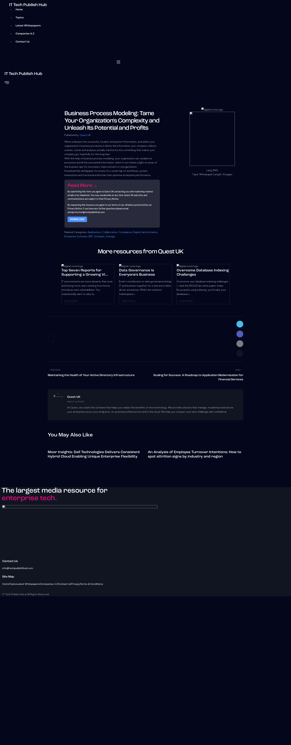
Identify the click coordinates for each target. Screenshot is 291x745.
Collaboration (109, 232)
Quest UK (85, 135)
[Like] (51, 339)
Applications (94, 232)
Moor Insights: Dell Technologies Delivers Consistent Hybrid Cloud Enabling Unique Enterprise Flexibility (94, 454)
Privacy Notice (75, 208)
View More (71, 301)
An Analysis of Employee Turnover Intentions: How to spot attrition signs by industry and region (194, 454)
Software (99, 236)
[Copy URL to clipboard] (239, 353)
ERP (91, 236)
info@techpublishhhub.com (17, 568)
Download (77, 219)
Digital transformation (145, 232)
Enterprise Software (75, 236)
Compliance (125, 232)
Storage (110, 236)
